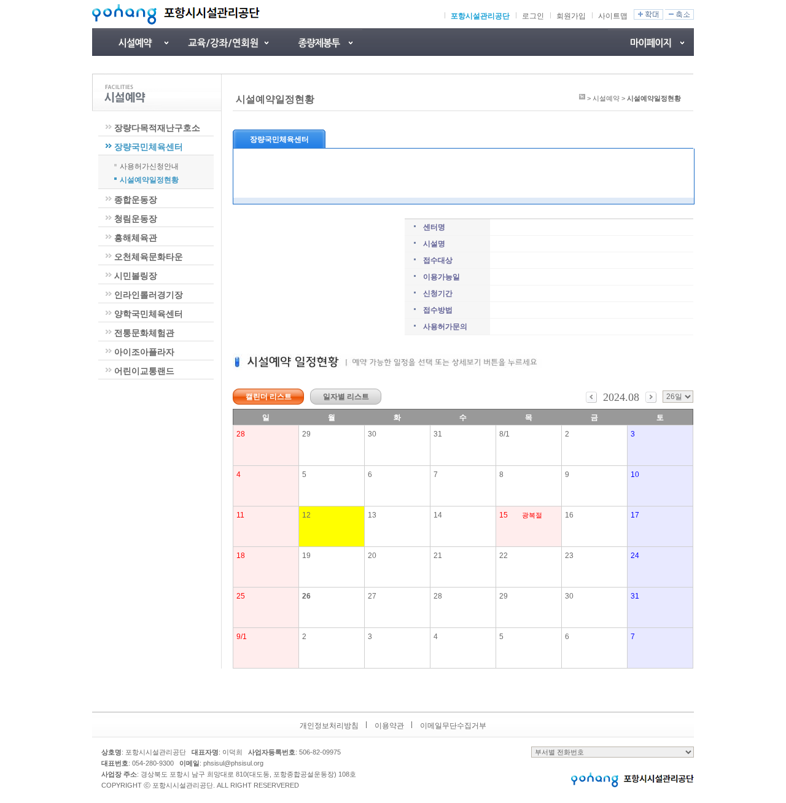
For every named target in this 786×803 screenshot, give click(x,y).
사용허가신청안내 (149, 165)
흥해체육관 (135, 237)
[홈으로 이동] (582, 98)
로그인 (533, 16)
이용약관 (389, 725)
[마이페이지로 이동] (651, 42)
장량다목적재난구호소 (157, 128)
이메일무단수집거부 (453, 725)
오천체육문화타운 (148, 257)
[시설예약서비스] (135, 42)
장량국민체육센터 (148, 147)
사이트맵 (613, 16)
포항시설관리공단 (480, 16)
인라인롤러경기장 (148, 295)
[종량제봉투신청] (319, 42)
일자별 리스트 (346, 396)
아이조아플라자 (144, 352)
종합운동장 (135, 199)
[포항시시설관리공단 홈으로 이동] (176, 14)
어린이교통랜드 (144, 371)
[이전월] (591, 400)
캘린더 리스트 (269, 396)
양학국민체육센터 (148, 314)
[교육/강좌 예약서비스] (227, 42)
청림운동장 (135, 218)
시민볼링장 (135, 276)
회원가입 (571, 16)
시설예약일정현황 (149, 179)
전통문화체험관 (144, 333)
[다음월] (650, 400)
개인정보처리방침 (329, 725)
